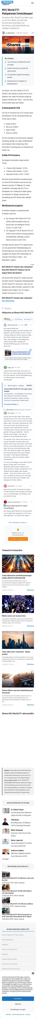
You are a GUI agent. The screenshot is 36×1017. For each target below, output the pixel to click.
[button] (33, 973)
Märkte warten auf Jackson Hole (14, 616)
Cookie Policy (8, 1014)
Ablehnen (18, 1004)
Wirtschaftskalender (8, 940)
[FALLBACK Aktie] (18, 564)
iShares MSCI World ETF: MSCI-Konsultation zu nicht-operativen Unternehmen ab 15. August (17, 916)
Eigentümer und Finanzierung (11, 969)
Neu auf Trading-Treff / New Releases (13, 935)
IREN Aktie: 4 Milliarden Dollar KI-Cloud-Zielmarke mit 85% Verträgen (16, 856)
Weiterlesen (30, 590)
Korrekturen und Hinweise (9, 964)
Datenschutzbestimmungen (18, 1014)
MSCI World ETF (8, 308)
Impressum (27, 1014)
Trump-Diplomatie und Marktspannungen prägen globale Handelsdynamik (17, 576)
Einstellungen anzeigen (18, 1009)
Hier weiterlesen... (8, 301)
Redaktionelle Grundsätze (9, 959)
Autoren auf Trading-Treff (9, 949)
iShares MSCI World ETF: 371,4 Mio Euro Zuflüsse (17, 904)
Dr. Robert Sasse (10, 33)
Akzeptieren (18, 998)
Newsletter (5, 944)
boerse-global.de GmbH (10, 780)
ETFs (33, 33)
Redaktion (5, 954)
